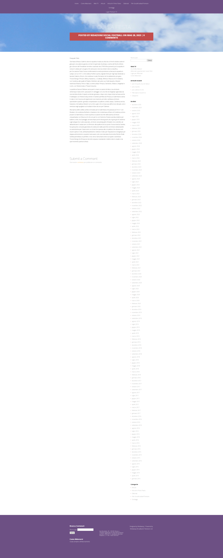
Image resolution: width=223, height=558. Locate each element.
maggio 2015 (136, 473)
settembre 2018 (137, 354)
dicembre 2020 (136, 274)
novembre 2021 (137, 241)
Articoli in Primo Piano (114, 3)
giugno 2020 (136, 292)
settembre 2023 (137, 176)
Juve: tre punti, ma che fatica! (140, 84)
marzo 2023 (135, 194)
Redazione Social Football (107, 35)
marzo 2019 (135, 336)
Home (76, 3)
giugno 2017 (136, 398)
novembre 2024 (137, 137)
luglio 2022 (135, 217)
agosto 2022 (136, 214)
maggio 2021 (136, 259)
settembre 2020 (137, 283)
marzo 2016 (135, 443)
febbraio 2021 (136, 268)
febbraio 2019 (136, 339)
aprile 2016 (135, 440)
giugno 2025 (136, 119)
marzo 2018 (135, 372)
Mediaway (141, 526)
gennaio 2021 (136, 271)
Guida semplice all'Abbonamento (80, 542)
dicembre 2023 (136, 167)
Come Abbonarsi (86, 3)
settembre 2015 (137, 461)
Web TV (96, 3)
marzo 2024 (135, 158)
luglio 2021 (135, 253)
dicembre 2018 (136, 345)
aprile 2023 (135, 191)
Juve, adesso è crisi (138, 90)
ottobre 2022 (136, 208)
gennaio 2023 (136, 200)
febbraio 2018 (136, 375)
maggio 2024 (136, 152)
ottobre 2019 (136, 315)
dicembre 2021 (136, 238)
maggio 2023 (136, 188)
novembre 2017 (137, 384)
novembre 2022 (137, 205)
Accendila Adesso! (136, 69)
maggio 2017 (136, 401)
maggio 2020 (136, 295)
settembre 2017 (137, 390)
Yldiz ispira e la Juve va (139, 93)
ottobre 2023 (136, 173)
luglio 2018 (135, 360)
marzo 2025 (135, 125)
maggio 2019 (136, 330)
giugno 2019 (136, 327)
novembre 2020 (137, 277)
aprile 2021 (135, 262)
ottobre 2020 (136, 280)
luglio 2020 (135, 289)
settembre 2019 (137, 318)
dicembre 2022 (136, 203)
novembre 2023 (137, 170)
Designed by (134, 526)
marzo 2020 (135, 300)
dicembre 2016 (136, 416)
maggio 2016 (136, 437)
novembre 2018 (137, 348)
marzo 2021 (135, 265)
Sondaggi (111, 8)
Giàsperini (135, 96)
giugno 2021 (136, 256)
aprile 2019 (135, 333)
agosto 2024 (136, 146)
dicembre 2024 (136, 134)
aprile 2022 (135, 226)
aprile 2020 (135, 298)
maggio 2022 (136, 223)
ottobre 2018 (136, 351)
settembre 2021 (137, 247)
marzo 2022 (135, 229)
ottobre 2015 (136, 458)
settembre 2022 (137, 211)
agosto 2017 (136, 393)
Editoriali (126, 3)
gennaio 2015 (136, 479)
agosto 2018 (136, 357)
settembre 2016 (137, 425)
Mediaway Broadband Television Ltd (141, 529)
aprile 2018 (135, 369)
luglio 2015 (135, 467)
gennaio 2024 (136, 164)
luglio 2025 (135, 116)
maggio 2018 (136, 366)
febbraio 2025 (136, 128)
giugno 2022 (136, 220)
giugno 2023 (136, 185)
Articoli (103, 3)
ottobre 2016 (136, 422)
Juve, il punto (136, 87)
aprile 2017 (135, 404)
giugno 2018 (136, 363)
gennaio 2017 (136, 413)
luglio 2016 (135, 431)
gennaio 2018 (136, 378)
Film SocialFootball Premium (139, 3)
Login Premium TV (111, 12)
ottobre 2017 (136, 387)
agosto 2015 (136, 464)
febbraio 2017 (136, 410)
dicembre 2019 (136, 309)
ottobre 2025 (136, 110)
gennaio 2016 (136, 449)
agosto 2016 (136, 428)
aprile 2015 (135, 476)
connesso (80, 162)
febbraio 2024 (136, 161)
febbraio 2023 (136, 197)
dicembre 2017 (136, 381)
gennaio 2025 (136, 131)
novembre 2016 (137, 419)
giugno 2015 (136, 470)
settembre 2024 (137, 143)
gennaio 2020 (136, 306)
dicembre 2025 (136, 105)
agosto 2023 (136, 179)
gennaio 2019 (136, 342)
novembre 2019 (137, 312)
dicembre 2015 (136, 452)
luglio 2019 (135, 324)
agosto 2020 (136, 286)
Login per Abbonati (136, 73)
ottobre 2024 (136, 140)
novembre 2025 (137, 108)
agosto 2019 (136, 321)
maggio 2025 (136, 122)
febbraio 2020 (136, 303)
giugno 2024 (136, 149)
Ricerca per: (134, 58)
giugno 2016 (136, 434)
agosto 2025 (136, 113)
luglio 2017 (135, 395)
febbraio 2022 (136, 232)
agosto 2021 (136, 250)
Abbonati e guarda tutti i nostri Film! (141, 71)
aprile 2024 (135, 155)
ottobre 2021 (136, 244)
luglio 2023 (135, 182)
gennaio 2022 (136, 235)
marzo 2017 (135, 407)
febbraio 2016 (136, 446)
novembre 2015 (137, 455)
